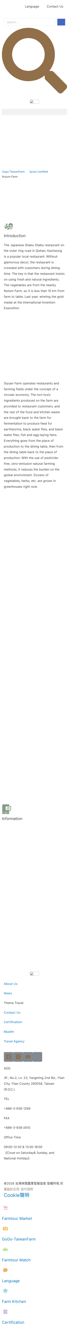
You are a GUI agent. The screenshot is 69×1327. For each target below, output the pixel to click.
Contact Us (55, 6)
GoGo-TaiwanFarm (19, 1239)
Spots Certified (38, 171)
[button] (34, 112)
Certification (13, 1022)
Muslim (9, 1032)
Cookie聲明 (16, 1195)
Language (32, 6)
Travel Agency (14, 1041)
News (8, 993)
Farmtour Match (16, 1260)
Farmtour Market (17, 1218)
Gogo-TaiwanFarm (13, 171)
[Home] (37, 1057)
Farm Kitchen (14, 1301)
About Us (10, 984)
